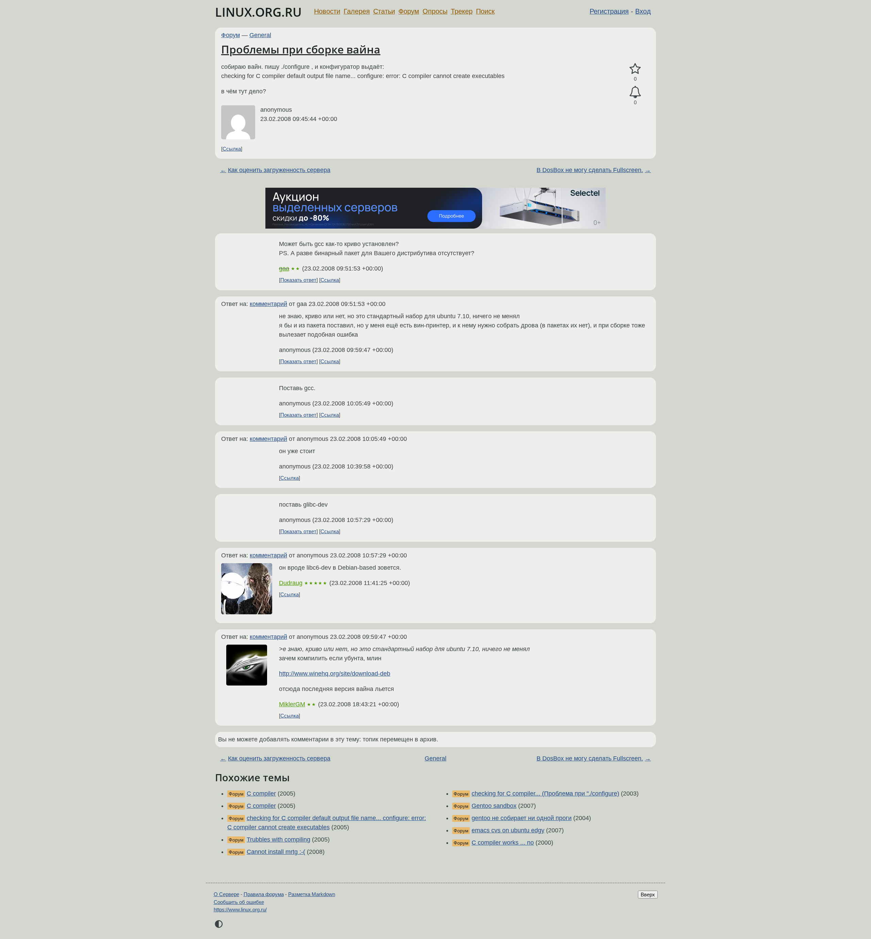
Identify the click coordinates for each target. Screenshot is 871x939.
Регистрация (609, 11)
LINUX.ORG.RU (258, 12)
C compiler (261, 793)
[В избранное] (635, 69)
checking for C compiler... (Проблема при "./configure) (545, 793)
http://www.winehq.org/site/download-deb (334, 673)
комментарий (268, 304)
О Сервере (226, 894)
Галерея (357, 11)
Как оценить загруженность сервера (279, 170)
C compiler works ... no (503, 842)
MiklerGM (292, 704)
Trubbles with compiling (278, 839)
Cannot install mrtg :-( (276, 851)
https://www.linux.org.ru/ (240, 909)
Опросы (435, 11)
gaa (284, 268)
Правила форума (264, 894)
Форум (408, 11)
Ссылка (232, 149)
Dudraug (290, 583)
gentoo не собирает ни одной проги (522, 818)
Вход (643, 11)
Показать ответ (298, 280)
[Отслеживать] (635, 92)
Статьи (384, 11)
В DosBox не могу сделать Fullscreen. (590, 170)
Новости (327, 11)
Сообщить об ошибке (239, 902)
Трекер (462, 11)
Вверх (648, 894)
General (260, 35)
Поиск (485, 11)
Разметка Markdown (311, 894)
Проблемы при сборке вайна (300, 49)
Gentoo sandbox (494, 805)
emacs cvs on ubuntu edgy (508, 830)
